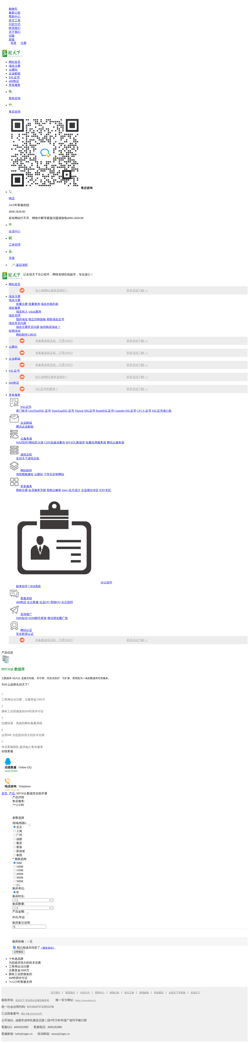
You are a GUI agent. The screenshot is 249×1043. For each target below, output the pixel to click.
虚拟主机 (26, 454)
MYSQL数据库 (75, 442)
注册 (23, 43)
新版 (12, 39)
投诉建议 (159, 992)
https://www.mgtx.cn (85, 1000)
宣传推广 (26, 614)
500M (19, 881)
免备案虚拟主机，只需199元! (54, 340)
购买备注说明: (21, 922)
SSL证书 (14, 77)
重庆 (19, 843)
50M (19, 863)
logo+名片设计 (71, 490)
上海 (19, 831)
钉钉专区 (105, 490)
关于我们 (14, 31)
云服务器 (26, 438)
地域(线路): (19, 823)
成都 (19, 839)
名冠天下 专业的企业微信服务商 (32, 1000)
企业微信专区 (90, 490)
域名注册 (14, 65)
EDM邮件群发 (37, 618)
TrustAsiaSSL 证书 (62, 410)
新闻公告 (114, 992)
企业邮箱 (14, 73)
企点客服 (33, 602)
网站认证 (26, 630)
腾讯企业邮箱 (25, 426)
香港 (19, 847)
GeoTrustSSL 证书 (39, 410)
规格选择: (19, 858)
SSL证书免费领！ (46, 389)
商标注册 (22, 490)
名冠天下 (195, 992)
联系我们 (14, 28)
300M (19, 877)
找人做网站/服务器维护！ (51, 290)
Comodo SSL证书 (125, 410)
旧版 (12, 35)
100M (19, 866)
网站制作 (26, 470)
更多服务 (14, 85)
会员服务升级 (37, 490)
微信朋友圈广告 (57, 618)
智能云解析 (54, 490)
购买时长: (18, 896)
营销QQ (55, 602)
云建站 (13, 69)
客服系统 (26, 598)
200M (19, 873)
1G (18, 884)
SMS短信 (22, 618)
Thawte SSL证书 (85, 410)
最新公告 (14, 12)
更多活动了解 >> (137, 290)
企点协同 (67, 602)
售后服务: (18, 801)
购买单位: (18, 888)
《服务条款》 (47, 947)
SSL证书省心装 (162, 410)
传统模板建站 (25, 474)
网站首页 (14, 62)
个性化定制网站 (54, 474)
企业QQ (44, 602)
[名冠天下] (12, 52)
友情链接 (144, 992)
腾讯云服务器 (115, 442)
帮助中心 (14, 16)
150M (19, 870)
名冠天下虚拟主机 (27, 458)
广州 (19, 835)
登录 (13, 43)
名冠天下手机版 (177, 992)
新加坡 (20, 851)
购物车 (13, 8)
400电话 (14, 81)
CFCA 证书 (144, 410)
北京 (19, 827)
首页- (4, 793)
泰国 (19, 855)
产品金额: (18, 911)
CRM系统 (34, 586)
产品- (12, 793)
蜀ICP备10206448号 (31, 1013)
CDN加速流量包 (54, 442)
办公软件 (106, 582)
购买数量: (18, 903)
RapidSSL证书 (105, 410)
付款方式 (14, 24)
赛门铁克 (22, 410)
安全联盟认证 (25, 633)
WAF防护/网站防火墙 (29, 442)
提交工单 (14, 20)
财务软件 (22, 586)
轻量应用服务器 (96, 442)
